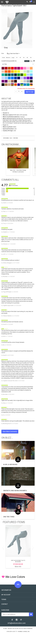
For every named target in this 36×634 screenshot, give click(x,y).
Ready (31, 61)
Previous (2, 161)
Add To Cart (29, 92)
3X (23, 57)
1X (16, 57)
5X (30, 57)
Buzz (11, 138)
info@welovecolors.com (17, 623)
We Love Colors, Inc (15, 628)
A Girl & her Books (10, 464)
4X (27, 57)
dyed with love (11, 631)
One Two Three (8, 517)
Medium (8, 57)
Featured (15, 138)
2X (20, 57)
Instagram (6, 138)
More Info (18, 566)
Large (13, 57)
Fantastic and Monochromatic (15, 491)
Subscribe (5, 610)
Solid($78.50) (4, 61)
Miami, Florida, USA (24, 631)
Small (3, 57)
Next (33, 161)
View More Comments (10, 431)
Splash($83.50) (12, 61)
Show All (27, 61)
